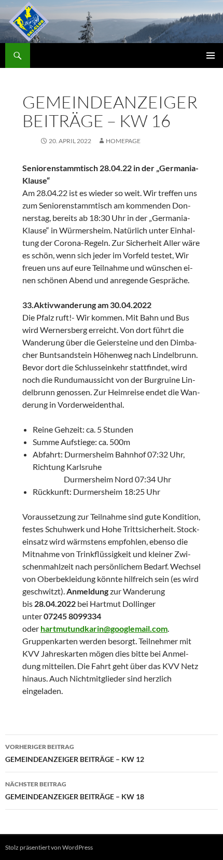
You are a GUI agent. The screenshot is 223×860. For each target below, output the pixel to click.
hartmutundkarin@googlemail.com (104, 628)
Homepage (123, 141)
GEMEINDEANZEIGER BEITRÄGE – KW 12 (74, 753)
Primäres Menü (210, 55)
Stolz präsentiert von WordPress (49, 847)
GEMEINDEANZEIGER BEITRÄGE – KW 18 (74, 790)
